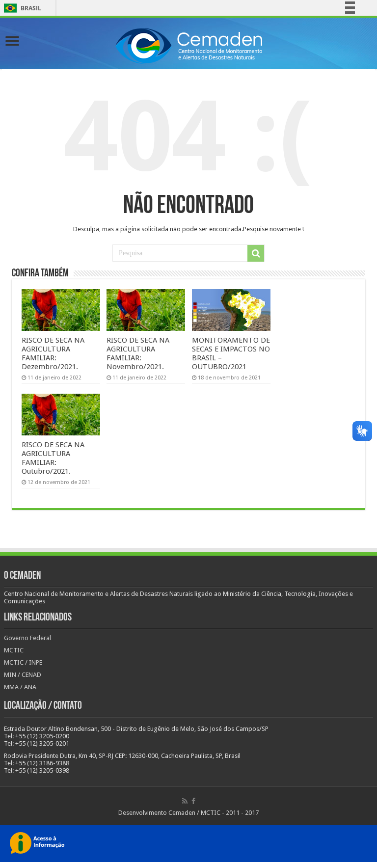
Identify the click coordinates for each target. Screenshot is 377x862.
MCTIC (14, 650)
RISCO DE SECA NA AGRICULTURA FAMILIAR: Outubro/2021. (53, 458)
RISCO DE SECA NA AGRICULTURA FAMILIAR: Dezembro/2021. (53, 353)
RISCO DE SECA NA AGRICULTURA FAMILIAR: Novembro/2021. (138, 353)
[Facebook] (193, 801)
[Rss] (184, 801)
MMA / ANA (20, 687)
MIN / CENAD (22, 674)
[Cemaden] (188, 44)
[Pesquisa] (255, 253)
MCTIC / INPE (23, 662)
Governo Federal (27, 638)
